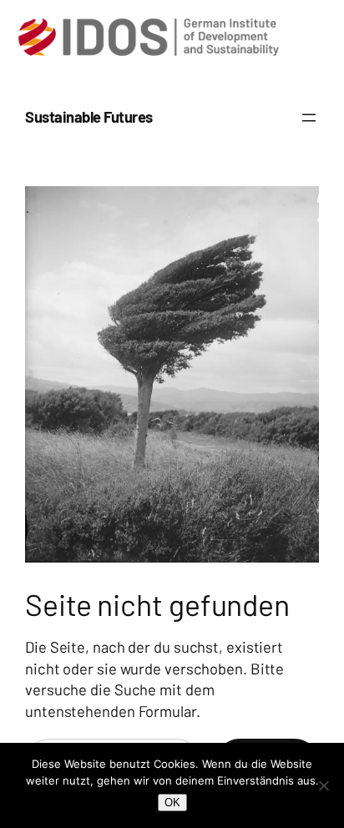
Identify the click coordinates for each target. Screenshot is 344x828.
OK (172, 802)
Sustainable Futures (89, 117)
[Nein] (323, 785)
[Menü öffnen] (309, 118)
